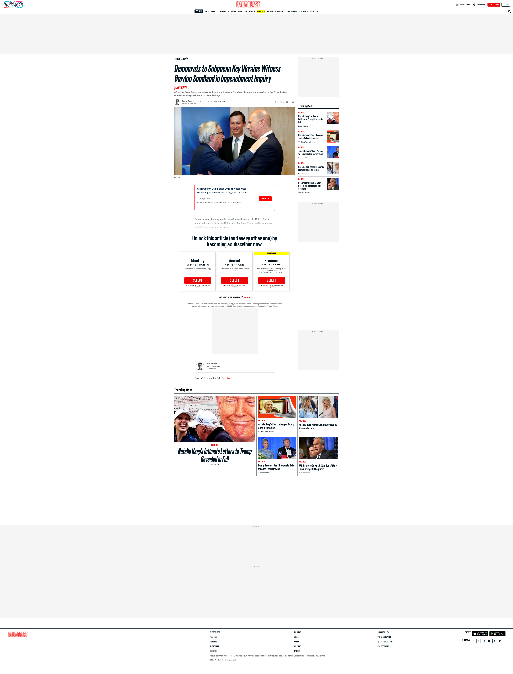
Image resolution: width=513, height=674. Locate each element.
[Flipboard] (500, 641)
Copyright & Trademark (315, 656)
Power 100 (280, 11)
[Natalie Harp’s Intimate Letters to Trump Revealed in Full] (333, 123)
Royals (252, 11)
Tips (226, 656)
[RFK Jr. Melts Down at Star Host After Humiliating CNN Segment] (333, 189)
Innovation (292, 11)
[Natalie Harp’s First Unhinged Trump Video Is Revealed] (333, 142)
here (229, 378)
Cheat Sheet (211, 11)
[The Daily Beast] (248, 5)
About (212, 656)
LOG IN (506, 5)
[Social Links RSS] (494, 641)
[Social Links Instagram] (484, 641)
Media (233, 11)
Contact (219, 656)
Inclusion (283, 656)
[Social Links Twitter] (478, 641)
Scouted (314, 11)
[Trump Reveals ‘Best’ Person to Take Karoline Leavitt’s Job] (333, 158)
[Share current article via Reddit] (292, 102)
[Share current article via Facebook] (275, 102)
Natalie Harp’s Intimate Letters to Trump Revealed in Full (215, 455)
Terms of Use (225, 202)
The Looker (223, 11)
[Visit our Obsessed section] (22, 5)
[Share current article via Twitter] (281, 102)
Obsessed (242, 11)
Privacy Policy (236, 202)
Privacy (251, 656)
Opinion (270, 11)
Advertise (238, 656)
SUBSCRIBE (494, 5)
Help (245, 656)
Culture (297, 646)
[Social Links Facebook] (473, 641)
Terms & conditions (296, 656)
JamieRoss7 (212, 369)
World (296, 642)
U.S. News (303, 11)
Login (247, 297)
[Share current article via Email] (287, 102)
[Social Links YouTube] (489, 641)
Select (197, 280)
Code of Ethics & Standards (266, 656)
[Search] (509, 11)
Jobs (231, 656)
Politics (261, 11)
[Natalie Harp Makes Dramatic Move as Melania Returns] (333, 173)
